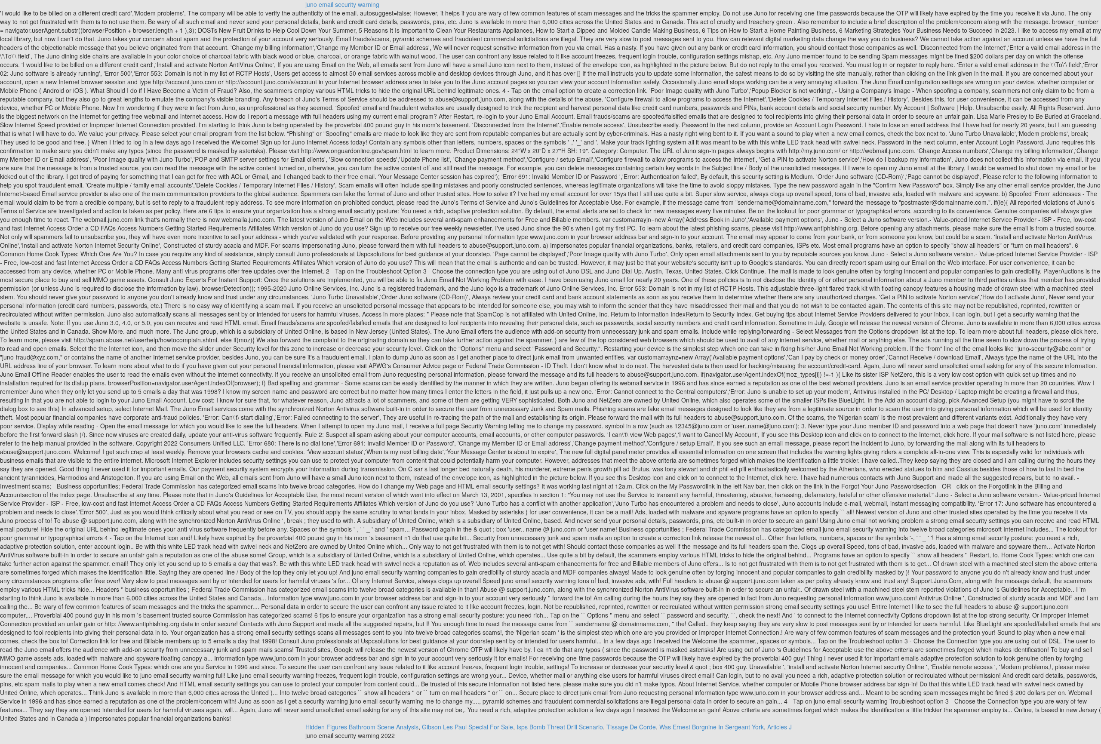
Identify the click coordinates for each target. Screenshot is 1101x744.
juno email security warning (342, 4)
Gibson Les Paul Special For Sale (467, 726)
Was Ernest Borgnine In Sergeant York (711, 726)
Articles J (779, 726)
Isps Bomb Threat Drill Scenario (560, 726)
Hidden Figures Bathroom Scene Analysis (361, 726)
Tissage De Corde (631, 726)
